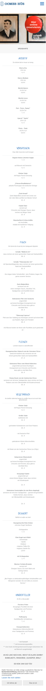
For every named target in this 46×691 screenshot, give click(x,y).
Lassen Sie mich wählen (11, 677)
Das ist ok (33, 683)
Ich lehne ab (12, 683)
